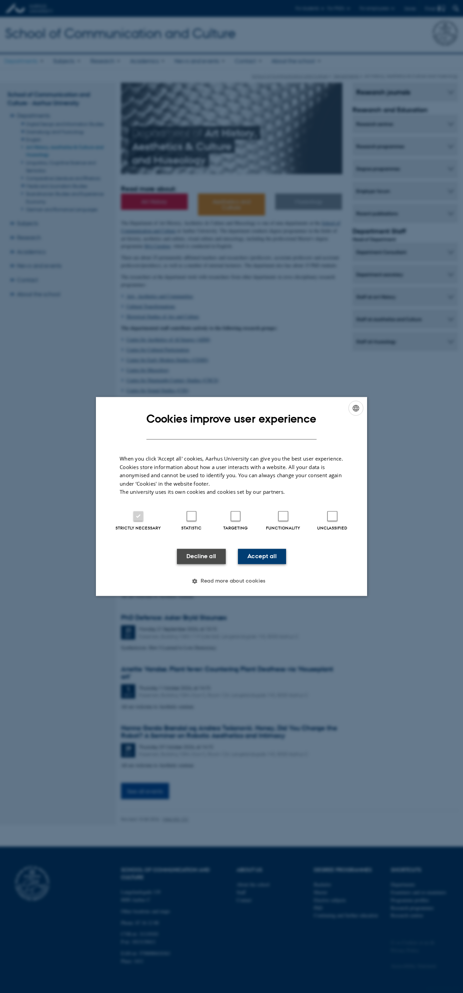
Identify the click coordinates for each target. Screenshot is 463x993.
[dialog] (231, 496)
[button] (231, 581)
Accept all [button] (262, 556)
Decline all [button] (201, 556)
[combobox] (356, 408)
